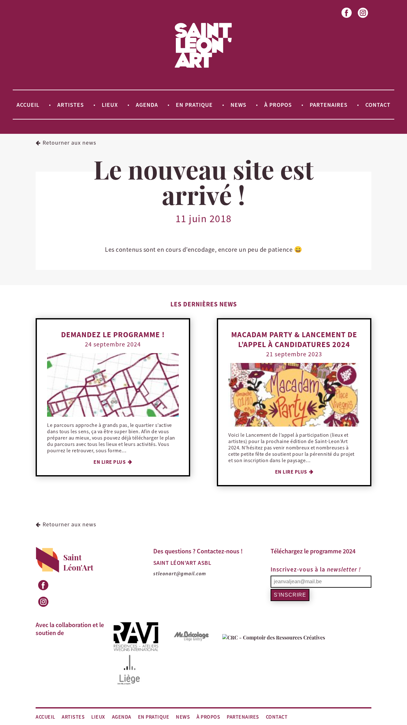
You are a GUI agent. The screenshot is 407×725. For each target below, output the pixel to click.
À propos (278, 104)
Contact (377, 104)
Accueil (28, 104)
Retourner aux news (69, 142)
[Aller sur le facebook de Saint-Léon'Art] (347, 18)
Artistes (70, 104)
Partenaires (329, 104)
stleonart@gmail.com (179, 573)
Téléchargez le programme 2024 (313, 551)
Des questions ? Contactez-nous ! (198, 551)
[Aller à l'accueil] (203, 67)
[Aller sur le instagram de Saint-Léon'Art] (363, 18)
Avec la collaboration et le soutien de (70, 629)
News (238, 104)
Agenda (147, 104)
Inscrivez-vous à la (316, 569)
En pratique (194, 104)
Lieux (110, 104)
